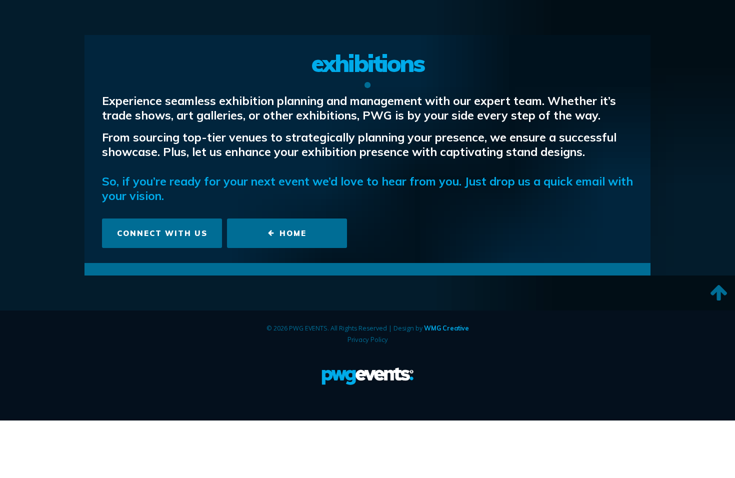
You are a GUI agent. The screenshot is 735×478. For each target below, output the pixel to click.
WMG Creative (446, 328)
